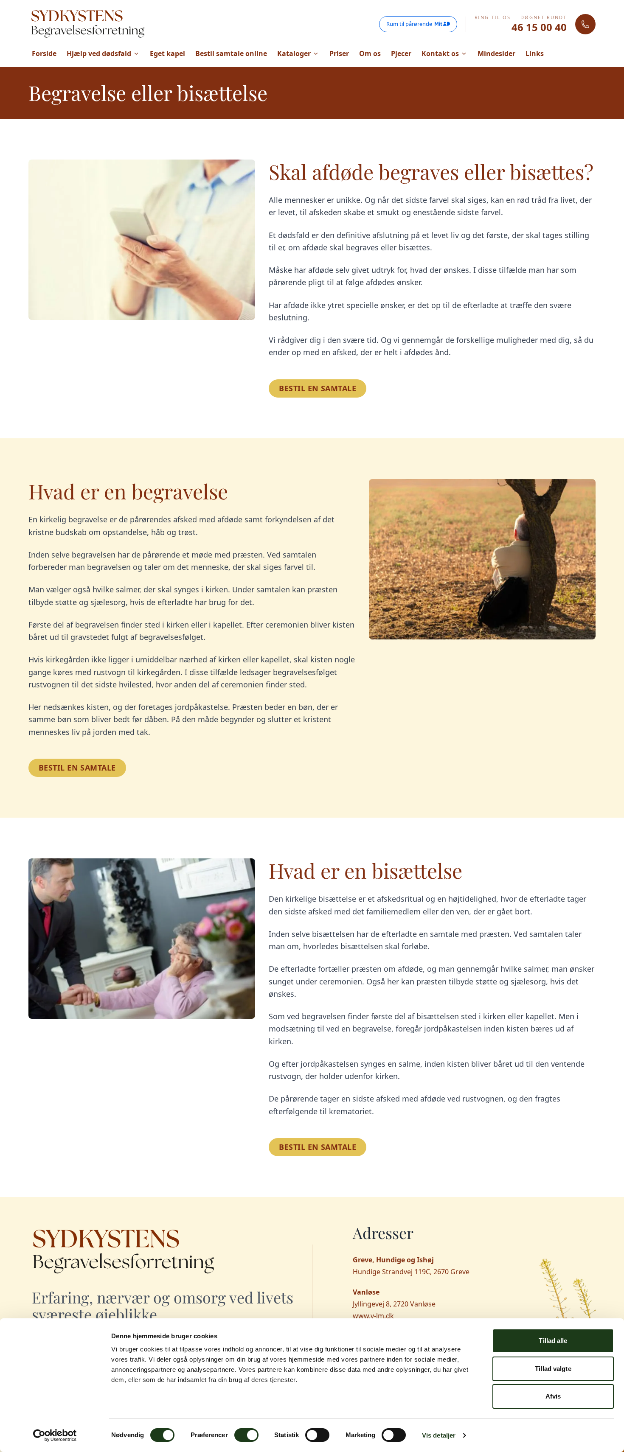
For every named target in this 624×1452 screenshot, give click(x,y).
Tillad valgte (553, 1368)
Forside (44, 53)
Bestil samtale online (231, 53)
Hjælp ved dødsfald (99, 53)
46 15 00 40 (539, 27)
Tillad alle (553, 1340)
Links (535, 53)
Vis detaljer (438, 1435)
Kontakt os (440, 53)
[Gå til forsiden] (87, 24)
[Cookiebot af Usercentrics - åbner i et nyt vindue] (55, 1435)
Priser (339, 53)
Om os (370, 53)
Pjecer (401, 53)
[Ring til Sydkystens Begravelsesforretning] (585, 24)
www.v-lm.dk (373, 1315)
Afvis (553, 1396)
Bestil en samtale (317, 388)
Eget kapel (167, 53)
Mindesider (496, 53)
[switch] (246, 1435)
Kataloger (294, 53)
